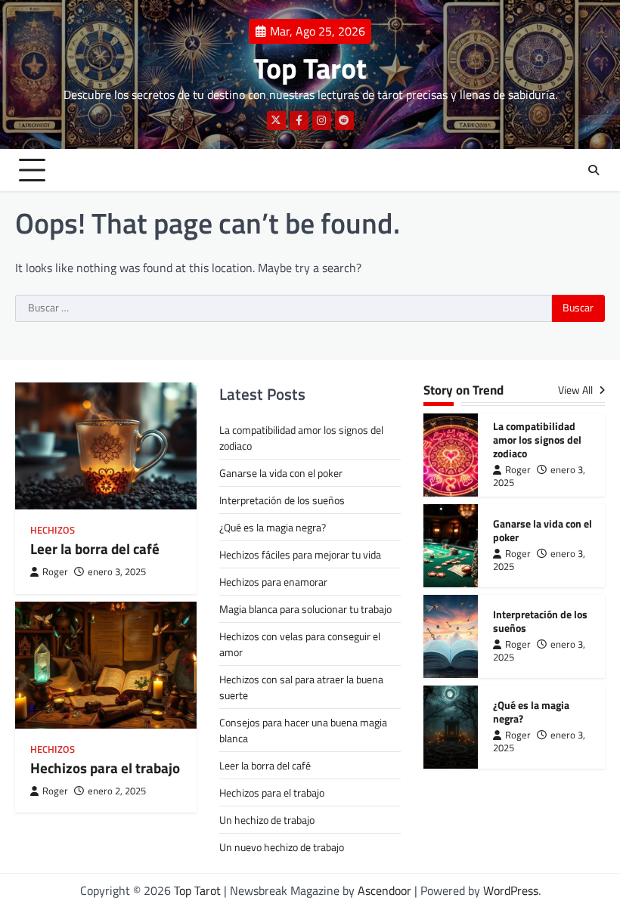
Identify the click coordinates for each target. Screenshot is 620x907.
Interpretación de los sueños (282, 500)
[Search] (593, 170)
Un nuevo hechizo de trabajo (281, 847)
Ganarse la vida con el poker (281, 473)
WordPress (510, 890)
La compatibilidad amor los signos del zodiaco (537, 439)
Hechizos (52, 530)
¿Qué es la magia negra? (272, 527)
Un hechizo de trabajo (267, 820)
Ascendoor (384, 890)
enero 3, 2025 (117, 572)
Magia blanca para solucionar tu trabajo (305, 609)
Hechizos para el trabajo (105, 768)
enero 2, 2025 (117, 791)
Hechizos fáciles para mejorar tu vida (300, 554)
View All (576, 390)
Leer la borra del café (95, 548)
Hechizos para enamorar (273, 582)
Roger (55, 572)
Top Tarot (310, 68)
